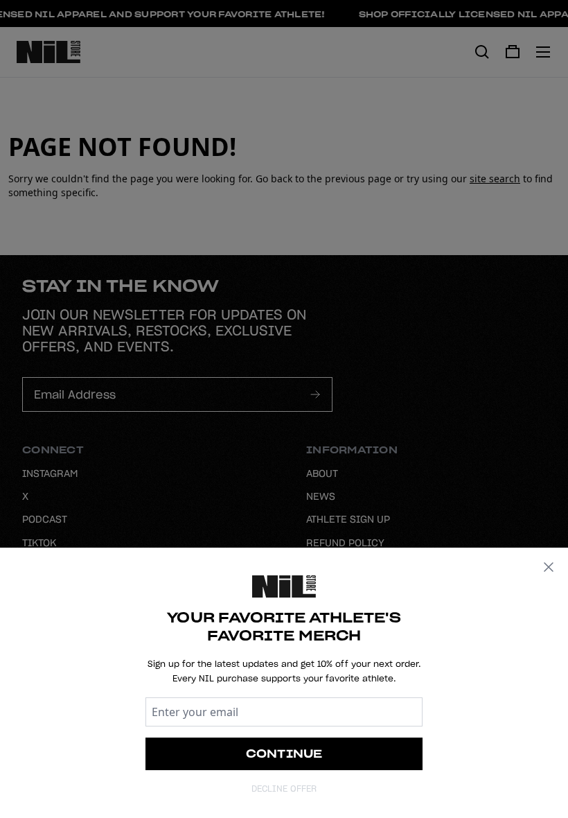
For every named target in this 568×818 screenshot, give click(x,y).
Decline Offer (284, 788)
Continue (284, 753)
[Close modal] (548, 567)
